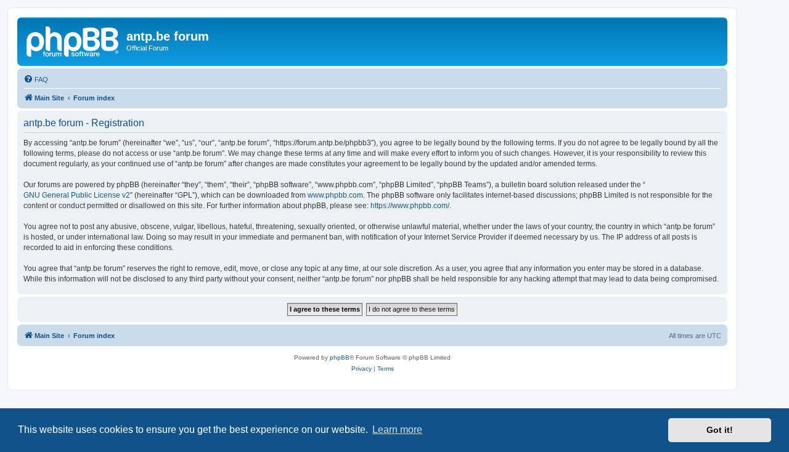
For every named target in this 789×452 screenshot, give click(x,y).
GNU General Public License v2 (76, 195)
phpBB (340, 357)
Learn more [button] (397, 429)
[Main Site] (73, 40)
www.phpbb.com (335, 195)
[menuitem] (35, 79)
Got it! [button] (719, 430)
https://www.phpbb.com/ (409, 205)
